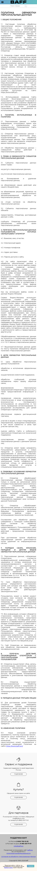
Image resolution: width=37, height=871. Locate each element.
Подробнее (18, 774)
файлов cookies (8, 867)
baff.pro (30, 850)
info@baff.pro (17, 818)
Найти (26, 6)
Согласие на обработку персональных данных (18, 856)
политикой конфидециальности (18, 853)
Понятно (30, 866)
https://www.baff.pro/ (14, 746)
